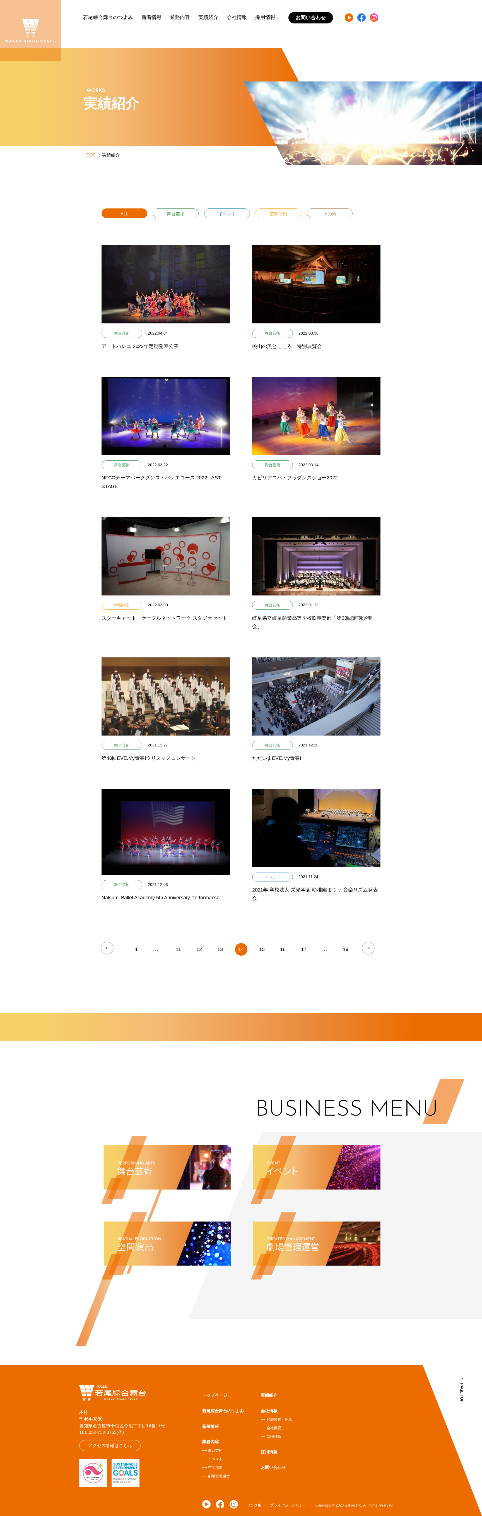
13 (220, 949)
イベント (227, 214)
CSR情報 (274, 1437)
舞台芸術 (176, 214)
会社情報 (237, 17)
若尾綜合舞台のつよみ (108, 17)
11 (178, 949)
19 (345, 949)
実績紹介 (208, 17)
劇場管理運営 (219, 1476)
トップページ (214, 1395)
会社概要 (274, 1428)
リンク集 (254, 1505)
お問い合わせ (273, 1467)
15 (262, 949)
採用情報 (265, 17)
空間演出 (278, 214)
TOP (91, 155)
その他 (329, 214)
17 (304, 949)
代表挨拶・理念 (279, 1420)
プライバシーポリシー (288, 1505)
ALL (124, 214)
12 (199, 949)
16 (283, 949)
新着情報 (151, 17)
